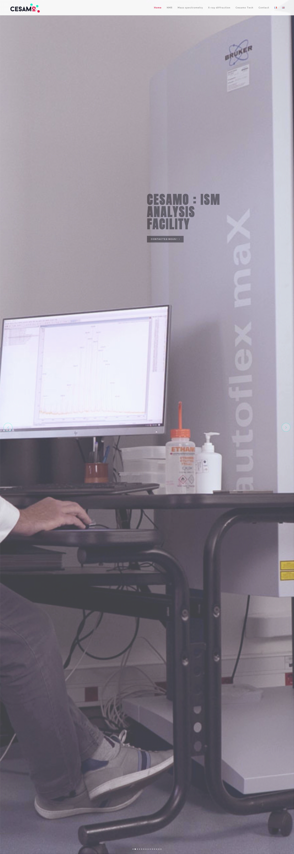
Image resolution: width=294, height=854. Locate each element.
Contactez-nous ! (164, 240)
